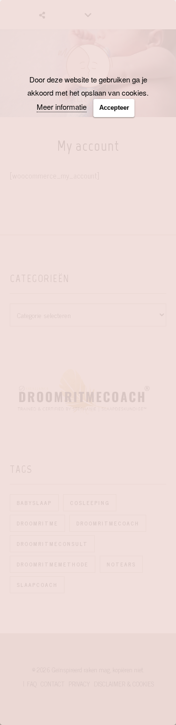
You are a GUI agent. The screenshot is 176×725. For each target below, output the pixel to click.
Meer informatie (62, 106)
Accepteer (114, 107)
